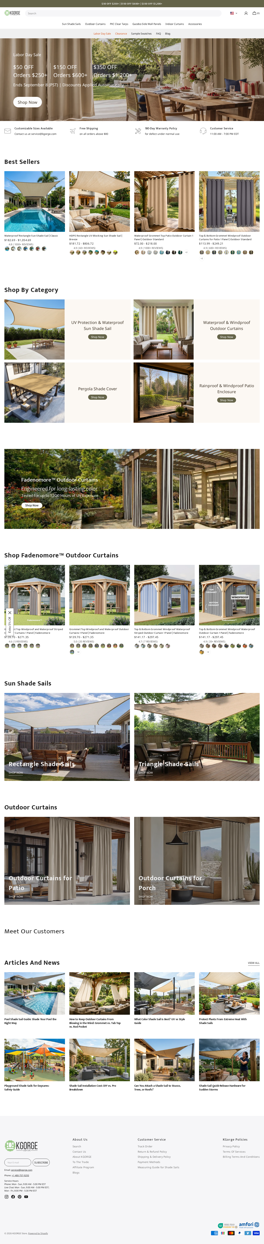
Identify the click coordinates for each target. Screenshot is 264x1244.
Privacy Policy (231, 1146)
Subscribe (41, 1162)
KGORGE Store (19, 1233)
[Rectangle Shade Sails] (67, 737)
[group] (132, 79)
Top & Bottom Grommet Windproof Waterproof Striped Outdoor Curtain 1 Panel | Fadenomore (162, 631)
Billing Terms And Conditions (241, 1156)
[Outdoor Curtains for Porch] (197, 861)
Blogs (76, 1172)
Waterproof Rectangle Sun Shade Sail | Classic (31, 236)
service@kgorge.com (21, 1170)
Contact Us (79, 1151)
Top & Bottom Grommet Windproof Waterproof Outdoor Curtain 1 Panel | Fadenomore (227, 631)
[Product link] (34, 217)
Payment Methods (149, 1162)
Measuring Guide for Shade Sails (158, 1167)
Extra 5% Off (9, 625)
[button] (234, 13)
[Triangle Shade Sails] (197, 737)
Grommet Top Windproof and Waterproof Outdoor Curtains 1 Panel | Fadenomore (99, 631)
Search (32, 13)
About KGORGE (82, 1156)
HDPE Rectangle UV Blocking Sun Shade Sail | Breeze (95, 237)
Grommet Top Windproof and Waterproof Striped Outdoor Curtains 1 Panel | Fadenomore (33, 631)
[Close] (9, 612)
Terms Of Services (234, 1151)
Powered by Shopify (38, 1233)
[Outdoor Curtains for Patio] (67, 861)
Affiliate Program (83, 1167)
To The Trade (81, 1162)
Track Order (145, 1146)
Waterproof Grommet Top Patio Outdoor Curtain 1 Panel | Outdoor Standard (163, 237)
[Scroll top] (254, 1015)
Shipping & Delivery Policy (154, 1156)
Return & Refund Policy (152, 1151)
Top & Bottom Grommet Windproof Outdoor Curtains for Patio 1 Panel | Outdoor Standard (225, 237)
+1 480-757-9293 (20, 1175)
